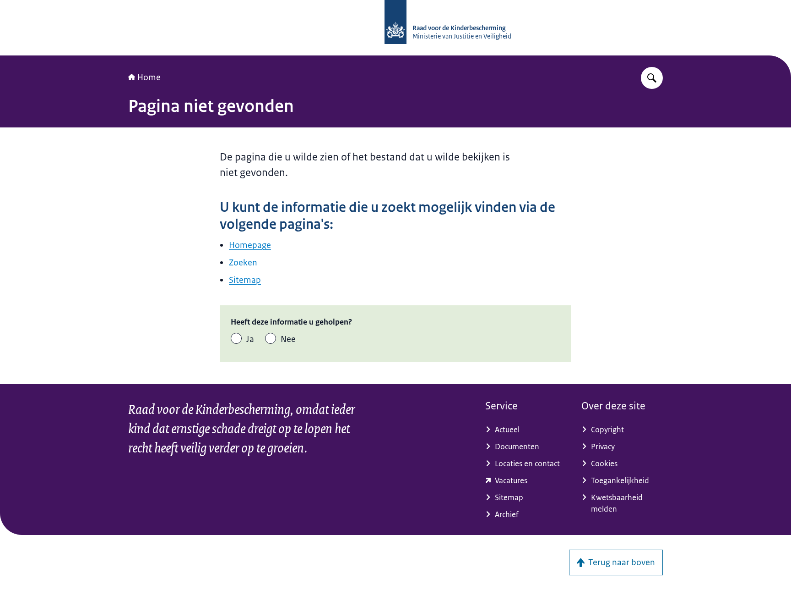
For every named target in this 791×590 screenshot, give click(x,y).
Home (149, 77)
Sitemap (245, 280)
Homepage (250, 245)
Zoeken (243, 262)
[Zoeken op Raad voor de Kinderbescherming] (652, 78)
